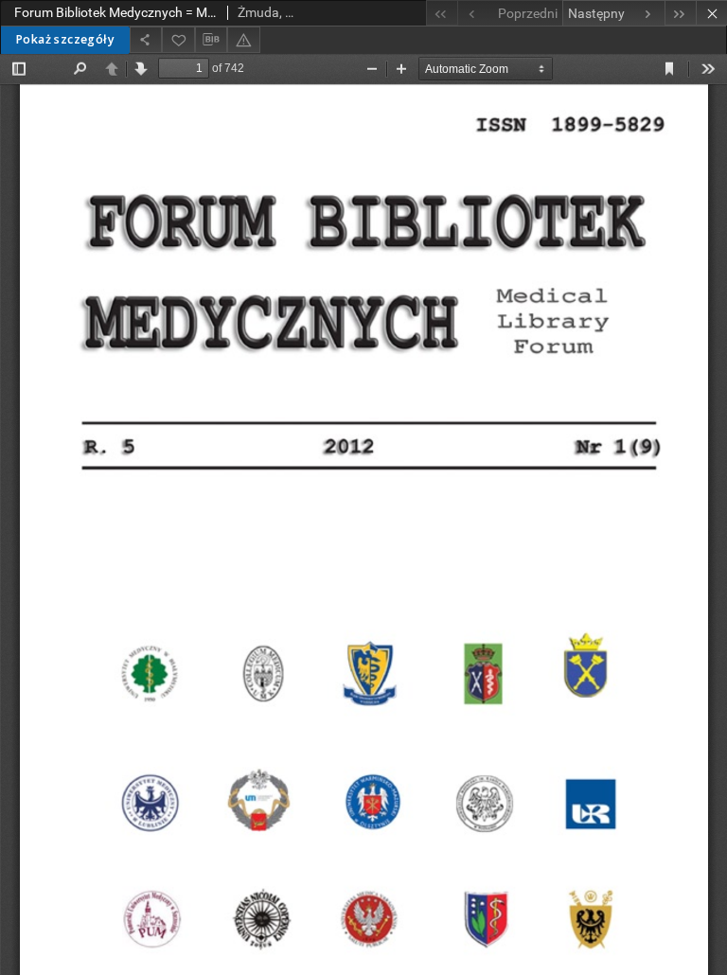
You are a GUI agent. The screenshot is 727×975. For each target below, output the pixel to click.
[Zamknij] (711, 13)
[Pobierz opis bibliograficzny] (211, 40)
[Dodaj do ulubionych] (178, 39)
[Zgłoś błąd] (243, 39)
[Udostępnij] (146, 39)
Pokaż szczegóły (65, 39)
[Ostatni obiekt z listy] (680, 13)
